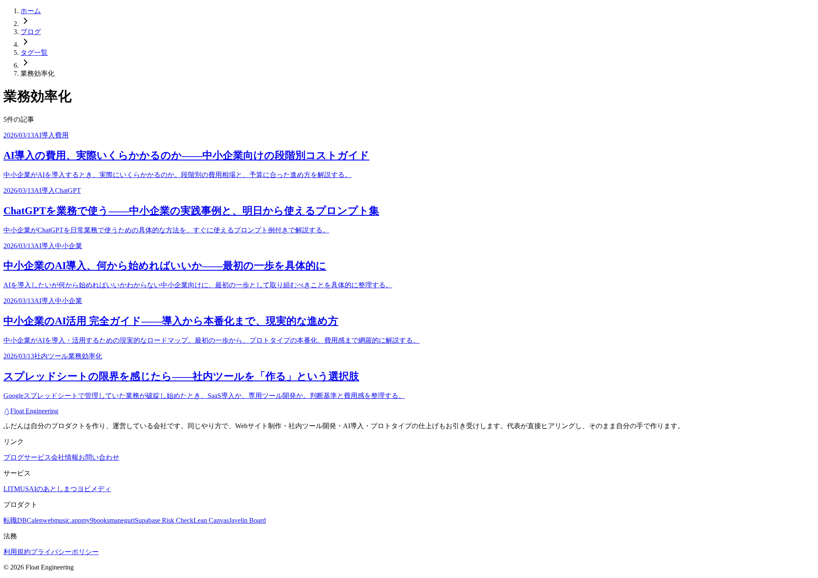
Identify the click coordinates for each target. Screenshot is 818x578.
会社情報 (64, 457)
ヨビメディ (94, 488)
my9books (95, 520)
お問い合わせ (98, 457)
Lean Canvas (211, 520)
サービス (37, 457)
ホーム (30, 10)
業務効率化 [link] (37, 73)
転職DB (15, 520)
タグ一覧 (34, 52)
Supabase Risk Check (164, 520)
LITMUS (16, 488)
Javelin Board (247, 520)
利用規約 (17, 551)
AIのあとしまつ (53, 488)
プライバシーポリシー (65, 551)
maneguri (122, 520)
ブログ (30, 31)
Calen (35, 520)
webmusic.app (62, 520)
